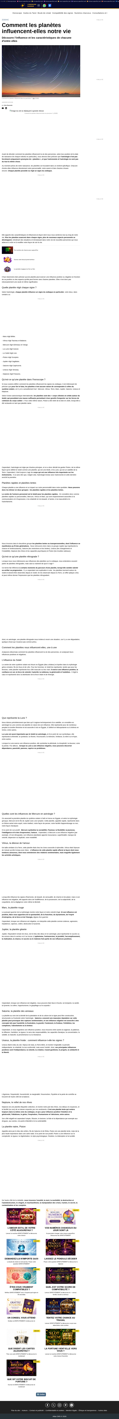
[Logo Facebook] (50, 5)
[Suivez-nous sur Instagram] (59, 1405)
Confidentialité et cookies (54, 1410)
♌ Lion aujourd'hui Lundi (37, 1)
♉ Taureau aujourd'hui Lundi (108, 1)
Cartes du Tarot (29, 13)
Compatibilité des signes (62, 13)
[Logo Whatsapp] (44, 5)
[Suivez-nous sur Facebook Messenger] (71, 1405)
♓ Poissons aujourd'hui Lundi (24, 1)
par (7, 105)
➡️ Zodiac (41, 1394)
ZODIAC (5, 20)
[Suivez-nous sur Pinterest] (65, 1405)
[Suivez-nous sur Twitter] (53, 1405)
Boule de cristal (44, 13)
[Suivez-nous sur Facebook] (47, 1405)
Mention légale (71, 1410)
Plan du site (15, 1410)
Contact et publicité (36, 1410)
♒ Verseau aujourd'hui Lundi (50, 1)
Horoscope (17, 13)
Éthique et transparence (87, 1410)
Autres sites (102, 1410)
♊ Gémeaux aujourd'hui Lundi (94, 1)
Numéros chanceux (82, 13)
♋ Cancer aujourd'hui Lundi (64, 1)
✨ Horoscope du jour (11, 1)
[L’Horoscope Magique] (22, 5)
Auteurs (25, 1410)
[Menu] (38, 5)
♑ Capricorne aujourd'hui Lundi (78, 1)
